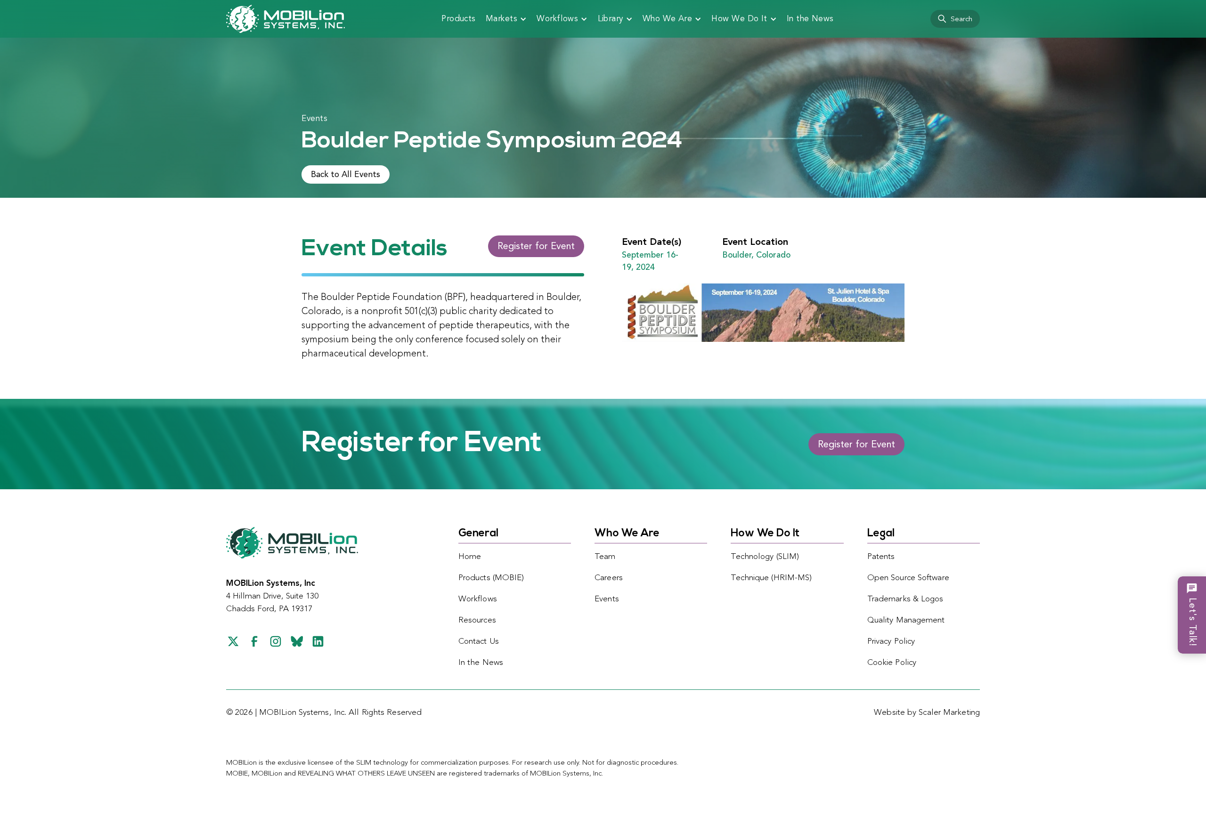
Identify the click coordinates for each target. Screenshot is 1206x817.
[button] (506, 18)
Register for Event (536, 246)
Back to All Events (345, 175)
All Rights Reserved (385, 713)
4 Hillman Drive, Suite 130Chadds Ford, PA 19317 (272, 596)
